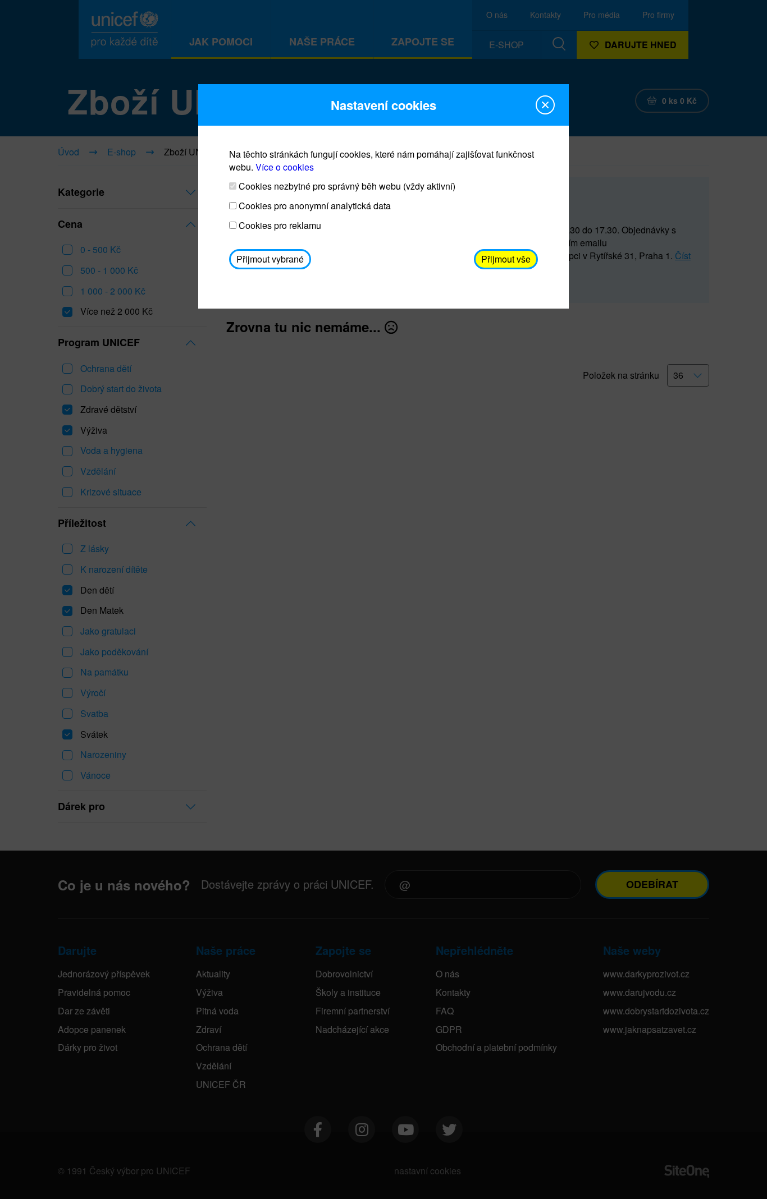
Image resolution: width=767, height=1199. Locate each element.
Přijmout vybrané (270, 258)
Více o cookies (284, 166)
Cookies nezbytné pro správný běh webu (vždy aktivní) (345, 186)
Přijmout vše (506, 258)
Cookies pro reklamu (278, 225)
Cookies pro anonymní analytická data (313, 206)
